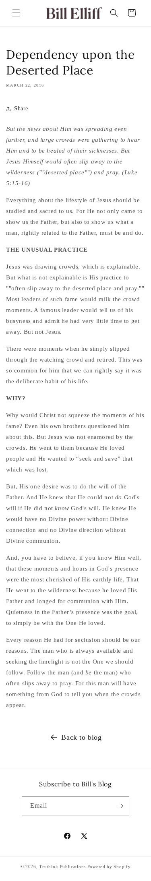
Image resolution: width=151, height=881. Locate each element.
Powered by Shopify (109, 866)
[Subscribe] (120, 805)
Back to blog (81, 737)
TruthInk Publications (62, 866)
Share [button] (21, 108)
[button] (16, 13)
